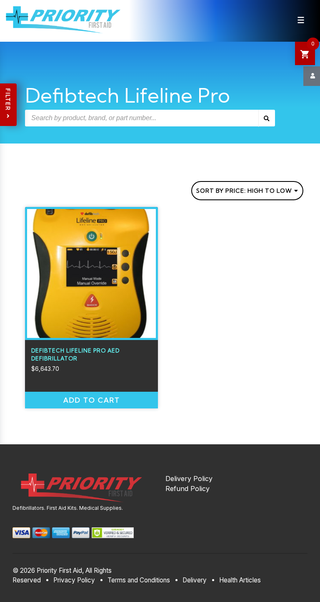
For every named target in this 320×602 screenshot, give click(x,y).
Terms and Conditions (139, 580)
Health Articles (240, 580)
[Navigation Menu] (301, 20)
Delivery (194, 580)
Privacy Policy (74, 580)
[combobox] (247, 190)
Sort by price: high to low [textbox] (244, 191)
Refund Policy (187, 488)
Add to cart (91, 400)
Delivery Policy (188, 478)
